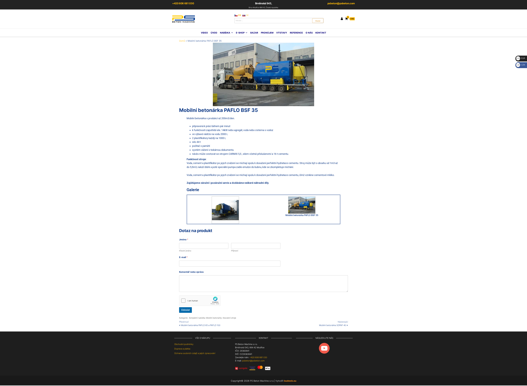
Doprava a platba (182, 348)
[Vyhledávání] (279, 20)
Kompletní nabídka (197, 318)
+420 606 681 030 (183, 3)
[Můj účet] (342, 18)
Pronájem (267, 32)
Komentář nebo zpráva (191, 272)
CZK (520, 65)
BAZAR (254, 32)
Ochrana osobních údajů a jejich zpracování (194, 353)
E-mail (183, 257)
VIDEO (204, 32)
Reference (296, 32)
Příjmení (234, 251)
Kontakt (320, 32)
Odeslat (185, 310)
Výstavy (281, 32)
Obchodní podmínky (183, 344)
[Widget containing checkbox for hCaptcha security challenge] (200, 300)
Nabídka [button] (225, 32)
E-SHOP (240, 32)
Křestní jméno (185, 251)
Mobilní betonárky (214, 318)
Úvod (214, 32)
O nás (309, 32)
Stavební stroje (229, 318)
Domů (182, 40)
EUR (520, 58)
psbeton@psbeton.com (341, 3)
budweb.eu (290, 380)
